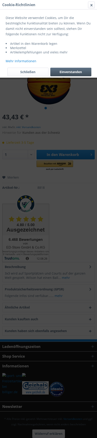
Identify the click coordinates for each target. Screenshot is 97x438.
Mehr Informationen (21, 61)
